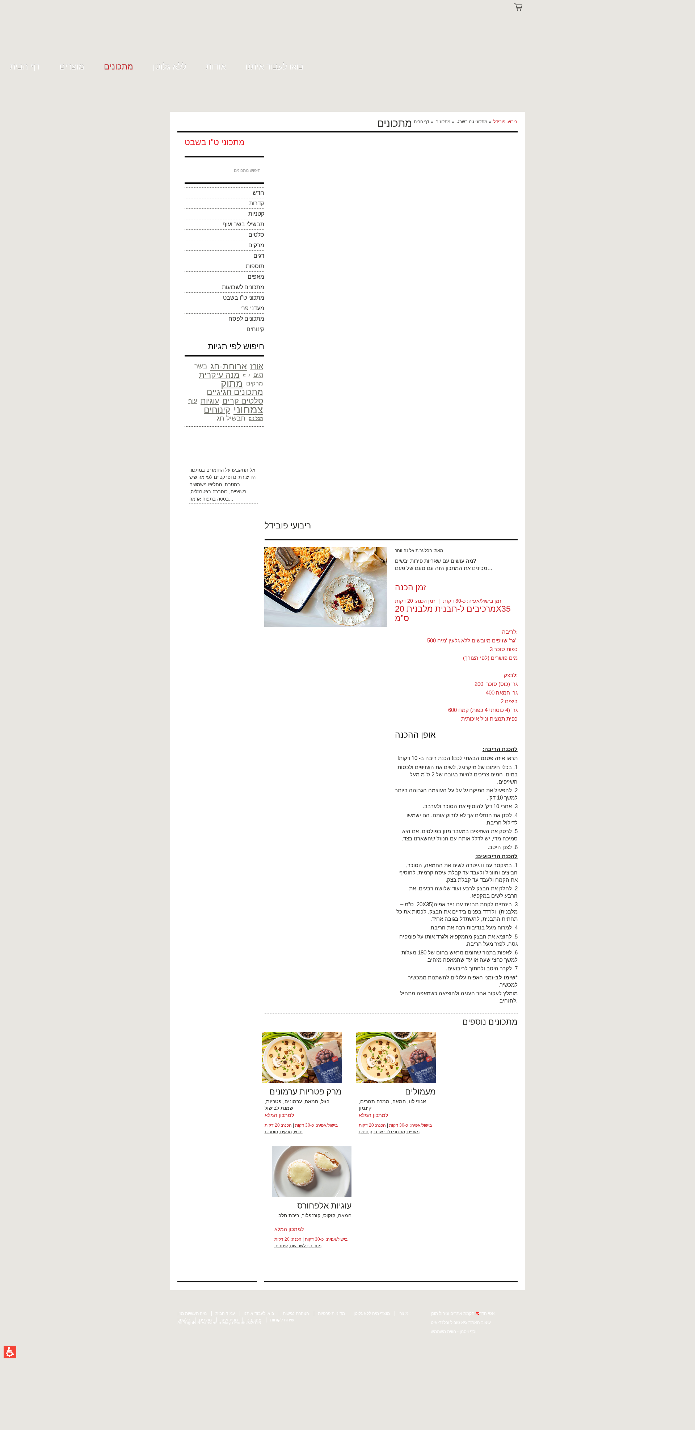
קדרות (256, 203)
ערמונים (293, 1101)
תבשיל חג (231, 418)
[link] (192, 33)
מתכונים (442, 121)
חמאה (311, 1101)
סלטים (256, 235)
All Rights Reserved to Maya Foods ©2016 (219, 1322)
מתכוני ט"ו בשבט (471, 121)
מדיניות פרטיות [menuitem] (331, 1313)
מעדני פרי (252, 308)
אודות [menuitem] (216, 66)
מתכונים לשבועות (243, 287)
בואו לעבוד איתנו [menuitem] (274, 66)
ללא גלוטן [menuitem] (169, 66)
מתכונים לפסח (246, 319)
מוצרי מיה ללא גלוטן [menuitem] (372, 1313)
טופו (246, 375)
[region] (465, 121)
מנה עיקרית (219, 375)
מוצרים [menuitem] (71, 66)
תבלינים (256, 418)
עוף (192, 400)
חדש (258, 193)
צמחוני (248, 409)
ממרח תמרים (374, 1101)
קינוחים (255, 329)
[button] (10, 1352)
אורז (256, 366)
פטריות (274, 1101)
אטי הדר (487, 1313)
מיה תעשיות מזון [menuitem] (192, 1313)
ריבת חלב (288, 1215)
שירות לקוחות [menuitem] (282, 1320)
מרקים (256, 245)
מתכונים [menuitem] (118, 66)
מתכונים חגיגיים (235, 392)
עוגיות (210, 401)
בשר (200, 366)
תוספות (255, 266)
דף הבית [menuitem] (25, 66)
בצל (325, 1101)
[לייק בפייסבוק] (498, 524)
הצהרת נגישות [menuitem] (296, 1313)
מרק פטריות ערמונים (305, 1091)
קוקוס (329, 1215)
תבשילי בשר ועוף (243, 224)
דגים (258, 256)
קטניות (256, 214)
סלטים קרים (242, 401)
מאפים (256, 277)
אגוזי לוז (417, 1101)
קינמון (365, 1108)
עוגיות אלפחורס (324, 1205)
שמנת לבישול (279, 1108)
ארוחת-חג (228, 366)
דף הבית (421, 121)
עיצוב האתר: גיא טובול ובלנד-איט (461, 1322)
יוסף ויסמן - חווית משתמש (454, 1331)
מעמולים (420, 1091)
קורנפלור (311, 1215)
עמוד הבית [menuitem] (225, 1313)
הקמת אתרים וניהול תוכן (453, 1313)
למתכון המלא (279, 1115)
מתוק (232, 383)
